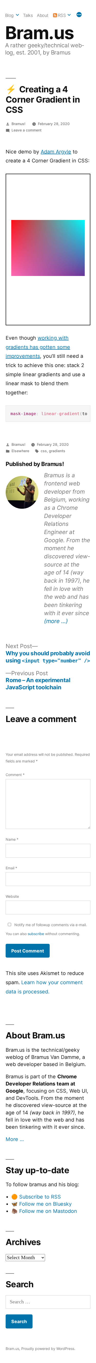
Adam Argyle (56, 152)
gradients (57, 451)
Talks (28, 15)
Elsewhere (20, 451)
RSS (62, 15)
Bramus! (18, 123)
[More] (79, 15)
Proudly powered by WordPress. (48, 1348)
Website (12, 896)
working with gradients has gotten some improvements (38, 347)
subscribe (36, 934)
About (42, 15)
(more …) (56, 620)
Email (11, 868)
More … (15, 1139)
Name (12, 839)
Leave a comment (26, 130)
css (44, 451)
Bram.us (39, 32)
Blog (9, 15)
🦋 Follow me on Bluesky (41, 1204)
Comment (15, 774)
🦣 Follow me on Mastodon (44, 1211)
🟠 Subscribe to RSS (36, 1197)
